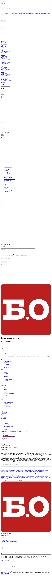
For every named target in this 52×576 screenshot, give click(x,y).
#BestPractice (3, 418)
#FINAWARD (4, 46)
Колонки (6, 181)
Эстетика (42, 356)
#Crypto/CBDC (4, 42)
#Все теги (3, 419)
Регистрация (3, 203)
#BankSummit (4, 73)
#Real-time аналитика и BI (7, 74)
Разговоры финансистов (9, 179)
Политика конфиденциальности (10, 541)
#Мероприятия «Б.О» (5, 59)
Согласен (3, 574)
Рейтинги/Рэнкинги (8, 177)
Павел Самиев (13, 480)
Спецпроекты (7, 405)
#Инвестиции (4, 52)
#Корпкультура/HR (5, 57)
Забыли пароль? (6, 91)
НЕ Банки (12, 356)
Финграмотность (31, 356)
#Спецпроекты (4, 67)
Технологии (24, 356)
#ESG (2, 45)
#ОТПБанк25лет (4, 78)
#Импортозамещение (5, 51)
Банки (9, 356)
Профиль (3, 82)
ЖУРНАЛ (6, 172)
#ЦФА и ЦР (3, 70)
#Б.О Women (3, 47)
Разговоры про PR (8, 180)
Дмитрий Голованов (5, 480)
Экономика (37, 356)
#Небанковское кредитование (7, 62)
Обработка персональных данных (9, 254)
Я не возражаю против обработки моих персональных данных (16, 255)
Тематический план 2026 (9, 436)
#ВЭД (2, 49)
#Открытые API (4, 63)
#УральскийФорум (5, 75)
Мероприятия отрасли (9, 190)
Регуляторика (18, 356)
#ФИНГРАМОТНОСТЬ (6, 69)
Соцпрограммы (7, 191)
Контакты (5, 540)
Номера (5, 433)
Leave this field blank (5, 16)
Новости (6, 184)
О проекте (5, 537)
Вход (2, 122)
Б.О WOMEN (7, 173)
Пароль (3, 88)
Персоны (6, 176)
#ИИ (2, 50)
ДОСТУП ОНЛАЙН (5, 244)
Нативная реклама (8, 403)
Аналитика (6, 187)
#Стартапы (3, 68)
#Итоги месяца (4, 56)
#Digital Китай (4, 44)
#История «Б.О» (4, 53)
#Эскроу (2, 72)
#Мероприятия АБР (5, 79)
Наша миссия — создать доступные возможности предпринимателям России (25, 471)
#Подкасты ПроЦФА (5, 66)
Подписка (3, 1)
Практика (6, 188)
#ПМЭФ (2, 64)
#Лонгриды (3, 58)
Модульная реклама (8, 402)
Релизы (5, 185)
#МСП (2, 61)
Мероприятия (7, 406)
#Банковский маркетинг (6, 80)
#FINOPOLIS (4, 76)
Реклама (5, 539)
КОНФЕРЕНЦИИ (8, 167)
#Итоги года (3, 55)
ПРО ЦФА (6, 170)
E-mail (2, 84)
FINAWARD (7, 169)
